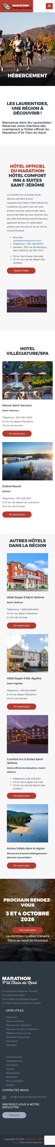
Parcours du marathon (18, 1025)
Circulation (12, 1065)
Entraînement (14, 1057)
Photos (10, 1069)
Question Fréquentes (18, 1037)
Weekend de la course (18, 1033)
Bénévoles (12, 1076)
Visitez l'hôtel (21, 270)
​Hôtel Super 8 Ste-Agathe (24, 678)
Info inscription (27, 930)
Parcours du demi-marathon (22, 1029)
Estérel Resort (11, 486)
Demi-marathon (15, 1021)
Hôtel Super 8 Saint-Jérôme (25, 597)
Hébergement (14, 1061)
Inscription (12, 1041)
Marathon (11, 1017)
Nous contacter (14, 1080)
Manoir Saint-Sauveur (17, 405)
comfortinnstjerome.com (27, 240)
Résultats (11, 1045)
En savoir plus (17, 433)
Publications (13, 1072)
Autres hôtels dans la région (26, 848)
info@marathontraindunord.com (28, 1096)
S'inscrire (14, 1115)
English (10, 1084)
